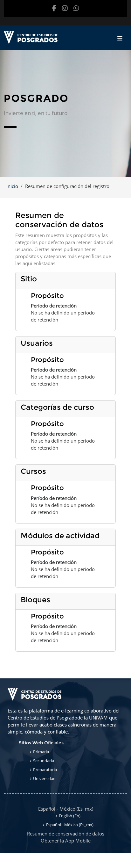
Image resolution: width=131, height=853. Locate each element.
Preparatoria (45, 769)
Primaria (41, 752)
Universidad (44, 778)
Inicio (12, 186)
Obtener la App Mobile (66, 840)
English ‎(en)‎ (69, 816)
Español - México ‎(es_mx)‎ (65, 809)
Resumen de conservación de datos (65, 833)
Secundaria (43, 760)
